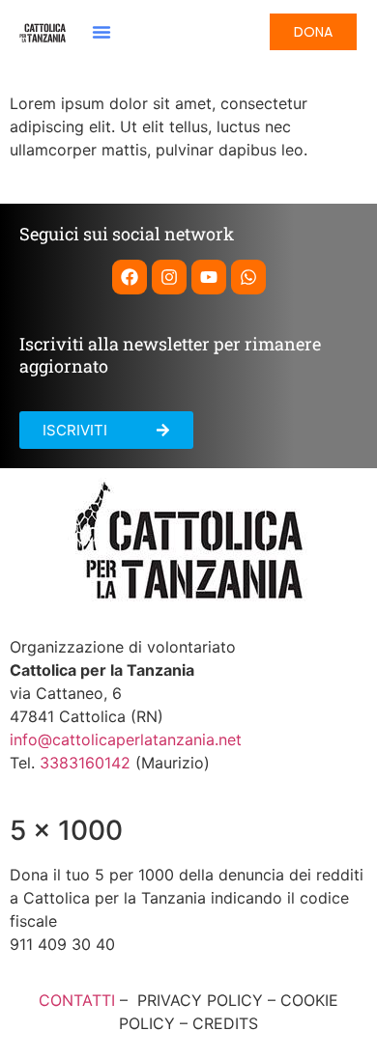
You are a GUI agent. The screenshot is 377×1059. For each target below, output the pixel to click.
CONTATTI (77, 1000)
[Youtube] (208, 277)
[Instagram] (169, 277)
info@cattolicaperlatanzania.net (126, 739)
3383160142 (85, 762)
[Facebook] (129, 277)
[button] (101, 31)
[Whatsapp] (248, 277)
